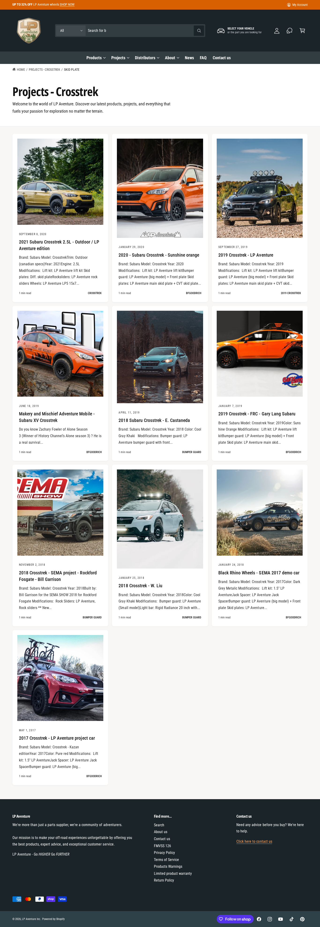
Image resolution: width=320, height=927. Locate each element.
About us (160, 832)
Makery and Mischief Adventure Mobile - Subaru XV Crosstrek (57, 417)
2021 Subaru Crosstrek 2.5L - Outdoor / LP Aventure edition (59, 245)
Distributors (145, 57)
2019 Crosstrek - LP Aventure (245, 255)
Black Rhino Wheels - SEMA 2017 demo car (258, 573)
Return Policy (164, 880)
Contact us (162, 839)
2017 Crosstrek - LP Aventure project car (57, 738)
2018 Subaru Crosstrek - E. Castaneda (154, 420)
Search (159, 825)
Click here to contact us (254, 841)
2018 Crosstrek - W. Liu (140, 585)
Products (94, 57)
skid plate (71, 69)
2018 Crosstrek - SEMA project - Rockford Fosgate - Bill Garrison (58, 576)
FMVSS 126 (162, 846)
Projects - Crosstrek (44, 69)
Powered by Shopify (53, 919)
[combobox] (146, 30)
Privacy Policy (164, 852)
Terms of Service (166, 859)
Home (21, 69)
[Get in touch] (289, 30)
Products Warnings (168, 866)
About (170, 57)
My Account (300, 5)
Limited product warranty (173, 873)
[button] (302, 30)
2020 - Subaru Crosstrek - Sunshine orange (159, 255)
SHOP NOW (67, 4)
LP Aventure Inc (31, 919)
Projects (118, 57)
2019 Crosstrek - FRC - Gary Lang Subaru (256, 414)
